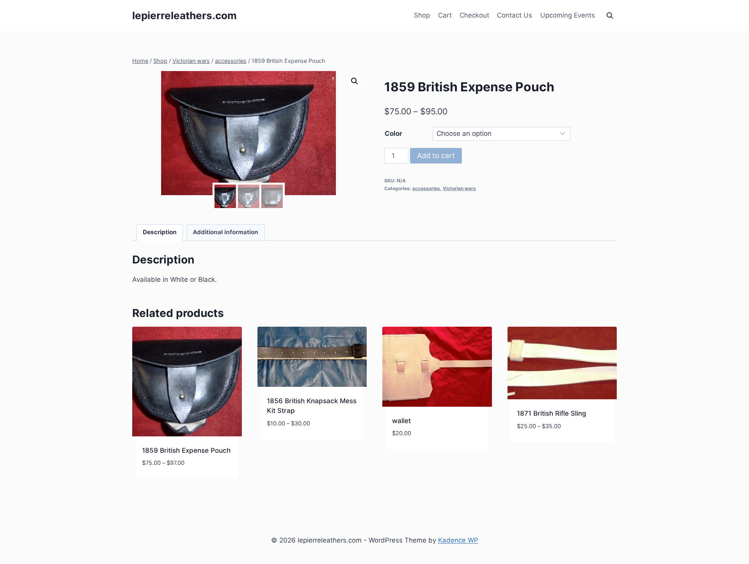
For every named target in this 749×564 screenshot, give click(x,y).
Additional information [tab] (225, 232)
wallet (401, 421)
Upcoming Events (567, 15)
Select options (292, 446)
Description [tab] (160, 232)
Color (393, 133)
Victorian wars (459, 188)
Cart (445, 15)
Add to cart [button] (411, 457)
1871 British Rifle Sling (551, 413)
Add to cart (436, 155)
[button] (355, 81)
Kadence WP (458, 540)
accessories (426, 188)
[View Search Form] (610, 16)
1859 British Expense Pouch (186, 450)
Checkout (474, 15)
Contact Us (514, 15)
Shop (422, 15)
